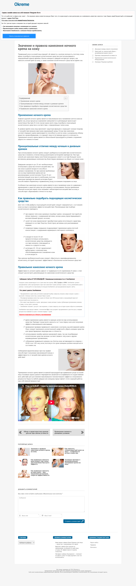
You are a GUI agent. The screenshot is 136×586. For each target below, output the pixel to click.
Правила (93, 545)
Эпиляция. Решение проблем (104, 62)
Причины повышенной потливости (106, 55)
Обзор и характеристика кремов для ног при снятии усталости (36, 432)
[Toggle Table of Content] (65, 98)
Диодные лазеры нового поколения (106, 49)
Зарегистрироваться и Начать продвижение (35, 315)
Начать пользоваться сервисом (19, 36)
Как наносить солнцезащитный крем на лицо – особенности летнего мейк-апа (74, 451)
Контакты (93, 547)
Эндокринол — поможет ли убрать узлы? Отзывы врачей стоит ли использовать (68, 555)
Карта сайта (94, 542)
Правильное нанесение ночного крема (34, 109)
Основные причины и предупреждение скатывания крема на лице (72, 462)
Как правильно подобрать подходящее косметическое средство (43, 106)
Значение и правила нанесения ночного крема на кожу (40, 450)
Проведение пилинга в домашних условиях (62, 432)
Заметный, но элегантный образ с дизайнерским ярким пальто (105, 52)
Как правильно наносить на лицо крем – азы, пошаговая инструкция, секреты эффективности (40, 473)
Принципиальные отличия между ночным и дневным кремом (42, 104)
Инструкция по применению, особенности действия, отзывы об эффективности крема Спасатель (67, 549)
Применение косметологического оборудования (105, 58)
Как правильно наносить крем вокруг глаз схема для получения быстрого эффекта (40, 462)
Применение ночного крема (30, 101)
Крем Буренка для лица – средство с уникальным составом (69, 543)
